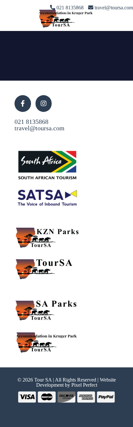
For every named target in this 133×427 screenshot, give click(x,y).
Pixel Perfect (84, 385)
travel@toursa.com (40, 128)
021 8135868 (31, 121)
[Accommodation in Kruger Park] (66, 17)
